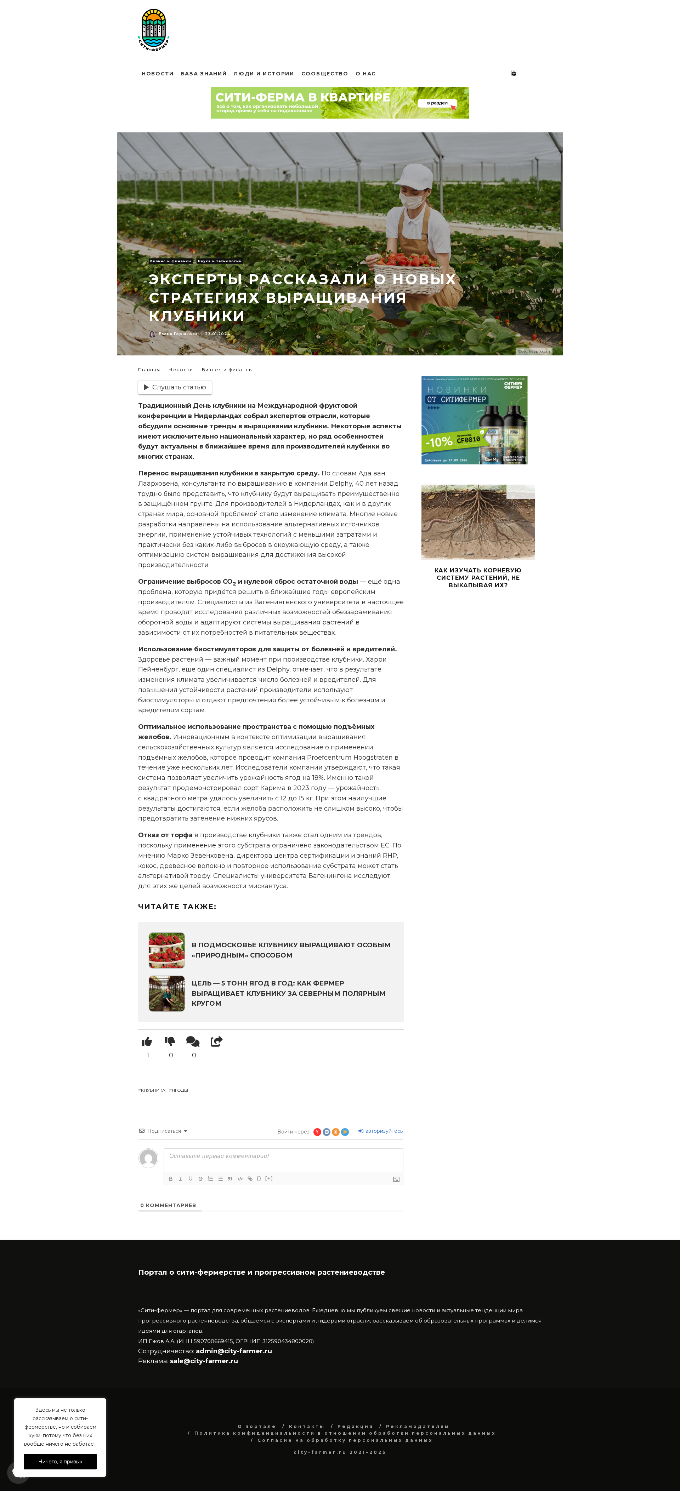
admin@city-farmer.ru (233, 1351)
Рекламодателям (418, 1426)
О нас (366, 73)
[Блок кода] (240, 1179)
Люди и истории (264, 73)
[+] (269, 1178)
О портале (257, 1426)
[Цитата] (230, 1179)
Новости (158, 73)
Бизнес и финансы (171, 261)
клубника (153, 1090)
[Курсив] (181, 1179)
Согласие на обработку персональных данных (345, 1440)
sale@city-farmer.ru (204, 1361)
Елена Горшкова (178, 334)
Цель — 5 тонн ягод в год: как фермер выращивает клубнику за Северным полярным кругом (289, 993)
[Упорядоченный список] (210, 1179)
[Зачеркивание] (200, 1179)
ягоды (180, 1090)
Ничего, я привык (60, 1461)
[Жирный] (171, 1179)
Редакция (356, 1426)
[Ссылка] (250, 1179)
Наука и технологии (220, 261)
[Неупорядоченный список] (220, 1179)
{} (259, 1178)
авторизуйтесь (383, 1131)
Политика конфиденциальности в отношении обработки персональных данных (345, 1433)
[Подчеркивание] (191, 1179)
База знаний (204, 73)
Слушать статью (179, 387)
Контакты (307, 1426)
